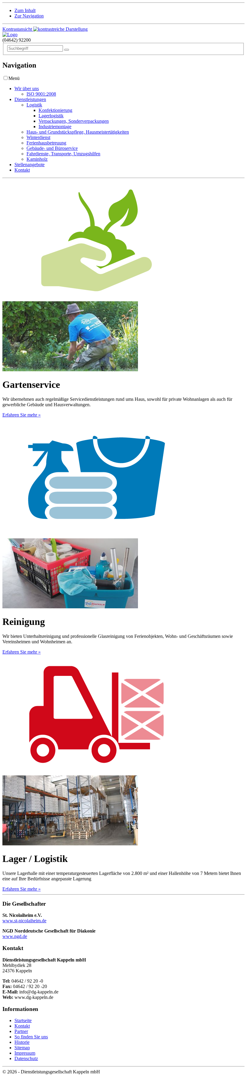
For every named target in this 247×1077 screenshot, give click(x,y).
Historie (22, 1042)
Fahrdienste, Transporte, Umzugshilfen (63, 153)
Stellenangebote (29, 164)
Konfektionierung (55, 110)
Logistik (34, 104)
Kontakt (22, 170)
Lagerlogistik (51, 115)
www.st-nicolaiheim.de (24, 920)
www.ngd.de (14, 936)
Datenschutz (26, 1058)
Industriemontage (55, 126)
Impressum (24, 1053)
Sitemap (22, 1047)
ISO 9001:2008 (41, 94)
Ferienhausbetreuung (46, 142)
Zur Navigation (29, 15)
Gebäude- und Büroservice (52, 148)
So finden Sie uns (31, 1036)
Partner (21, 1031)
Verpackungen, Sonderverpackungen (74, 121)
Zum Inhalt (25, 10)
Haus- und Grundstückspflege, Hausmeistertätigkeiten (78, 132)
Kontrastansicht (17, 29)
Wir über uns (26, 88)
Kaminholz (37, 159)
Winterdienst (38, 137)
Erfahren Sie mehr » (21, 414)
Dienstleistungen (30, 99)
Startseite (23, 1020)
